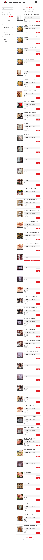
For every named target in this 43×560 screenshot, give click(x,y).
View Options (32, 260)
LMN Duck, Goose (7, 34)
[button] (27, 8)
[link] (32, 17)
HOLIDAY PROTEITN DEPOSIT (7, 25)
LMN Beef (6, 29)
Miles (2, 12)
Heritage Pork (6, 27)
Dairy (5, 39)
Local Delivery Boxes (7, 21)
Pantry (5, 41)
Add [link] (38, 21)
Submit (10, 16)
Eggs (5, 36)
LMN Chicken (6, 32)
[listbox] (4, 14)
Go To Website (7, 5)
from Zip (9, 12)
